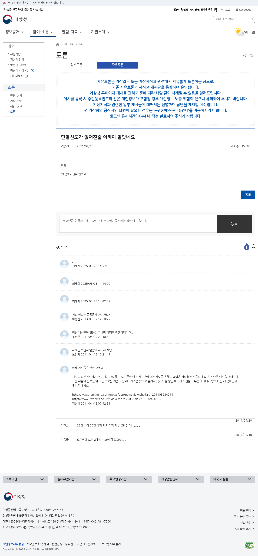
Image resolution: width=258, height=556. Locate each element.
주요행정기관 (118, 479)
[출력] (251, 55)
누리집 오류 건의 (75, 544)
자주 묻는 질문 (242, 516)
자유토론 (118, 65)
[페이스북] (246, 246)
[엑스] (252, 246)
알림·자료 (70, 32)
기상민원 (15, 101)
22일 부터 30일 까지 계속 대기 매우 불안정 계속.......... (164, 423)
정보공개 (12, 32)
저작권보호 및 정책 (38, 544)
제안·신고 (16, 106)
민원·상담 (16, 95)
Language (245, 9)
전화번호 (245, 522)
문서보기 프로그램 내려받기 (104, 544)
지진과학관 (16, 75)
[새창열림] (244, 32)
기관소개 (98, 32)
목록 (248, 195)
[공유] (244, 55)
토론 (12, 111)
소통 (80, 44)
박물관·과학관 (18, 65)
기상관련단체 (169, 479)
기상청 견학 (17, 59)
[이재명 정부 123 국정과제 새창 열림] (195, 10)
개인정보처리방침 (13, 544)
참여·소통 (41, 32)
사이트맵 (225, 9)
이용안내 (245, 510)
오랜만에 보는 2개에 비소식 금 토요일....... (164, 437)
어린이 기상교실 (19, 70)
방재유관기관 (66, 479)
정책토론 (76, 65)
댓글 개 (62, 247)
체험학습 (15, 54)
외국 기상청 (220, 479)
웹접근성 (57, 544)
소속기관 (11, 479)
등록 (234, 224)
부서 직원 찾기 (242, 529)
